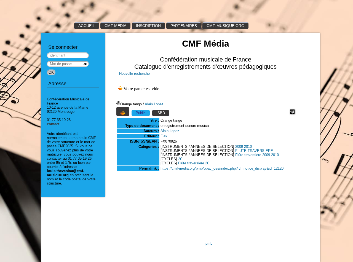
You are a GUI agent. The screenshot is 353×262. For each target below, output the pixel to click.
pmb (208, 243)
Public (141, 113)
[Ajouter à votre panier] (122, 111)
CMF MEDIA (115, 25)
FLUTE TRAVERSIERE (254, 151)
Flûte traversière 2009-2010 (257, 155)
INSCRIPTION (148, 25)
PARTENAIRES (183, 25)
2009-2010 (243, 147)
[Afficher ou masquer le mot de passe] (85, 64)
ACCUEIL (86, 25)
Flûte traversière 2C (194, 163)
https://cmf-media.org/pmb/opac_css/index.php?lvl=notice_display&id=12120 (222, 168)
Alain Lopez (154, 104)
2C (180, 159)
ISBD (160, 113)
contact (53, 124)
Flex (164, 136)
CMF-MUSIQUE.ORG (225, 25)
